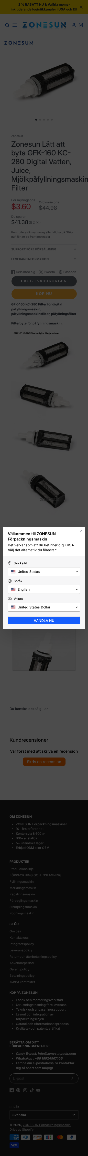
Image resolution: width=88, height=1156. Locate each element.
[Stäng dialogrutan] (81, 530)
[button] (44, 571)
